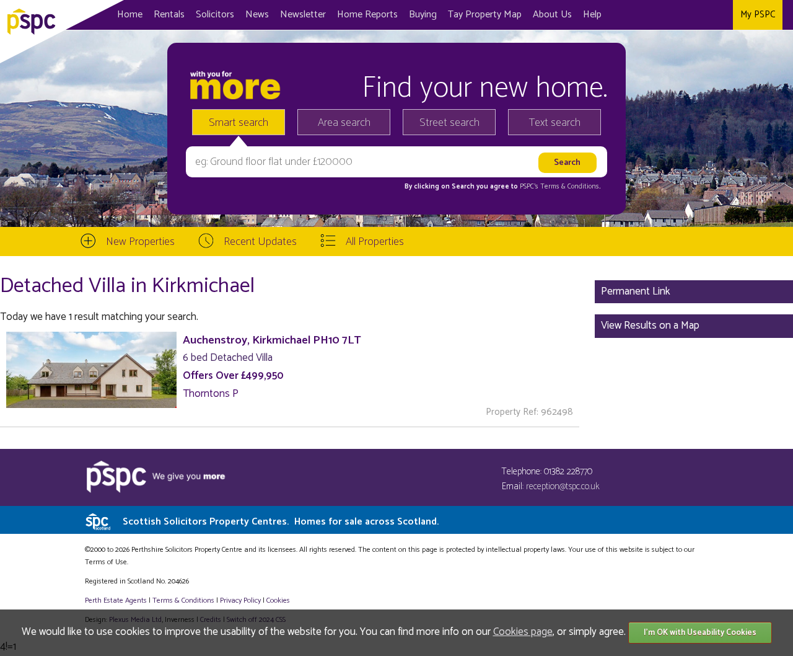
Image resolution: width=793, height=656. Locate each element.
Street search (449, 122)
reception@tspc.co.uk (563, 486)
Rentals (169, 14)
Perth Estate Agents (116, 600)
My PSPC (757, 14)
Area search (344, 122)
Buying (423, 14)
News (257, 14)
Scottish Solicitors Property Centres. (281, 521)
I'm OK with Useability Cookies (700, 632)
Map (485, 14)
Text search (555, 122)
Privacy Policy (240, 600)
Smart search (238, 122)
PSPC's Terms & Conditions (559, 186)
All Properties (375, 242)
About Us (552, 14)
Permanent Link (635, 291)
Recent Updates (260, 242)
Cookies (278, 600)
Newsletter (303, 14)
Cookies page (523, 631)
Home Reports (367, 14)
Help (592, 14)
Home (129, 14)
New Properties (140, 242)
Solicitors (215, 14)
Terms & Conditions (183, 600)
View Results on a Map (650, 325)
